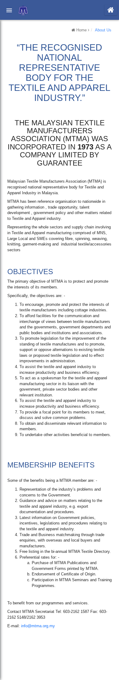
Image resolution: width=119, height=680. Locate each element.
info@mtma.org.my (38, 626)
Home (81, 30)
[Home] (110, 9)
